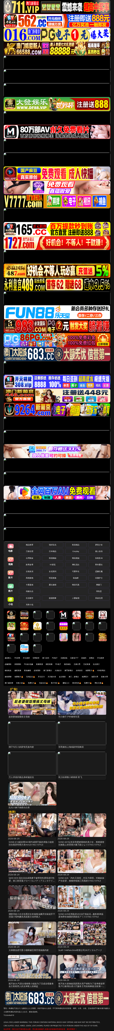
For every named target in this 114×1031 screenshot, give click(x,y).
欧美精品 (76, 544)
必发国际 (37, 670)
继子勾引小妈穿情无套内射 (21, 746)
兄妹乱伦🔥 (43, 683)
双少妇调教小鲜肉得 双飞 (70, 777)
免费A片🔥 (32, 683)
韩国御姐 (52, 558)
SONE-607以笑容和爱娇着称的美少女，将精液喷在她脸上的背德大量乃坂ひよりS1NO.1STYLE (81, 843)
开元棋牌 (26, 658)
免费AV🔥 (88, 683)
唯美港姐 (76, 558)
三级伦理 (29, 551)
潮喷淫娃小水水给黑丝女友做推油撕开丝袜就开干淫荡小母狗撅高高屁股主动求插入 (32, 915)
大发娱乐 (58, 670)
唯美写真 (76, 584)
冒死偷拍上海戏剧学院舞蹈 (71, 746)
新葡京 (91, 658)
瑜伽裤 (75, 578)
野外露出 (99, 564)
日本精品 (52, 551)
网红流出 (76, 564)
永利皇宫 (79, 670)
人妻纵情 (76, 598)
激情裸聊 (8, 676)
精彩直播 (49, 664)
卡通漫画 (29, 584)
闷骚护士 (99, 578)
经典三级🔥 (20, 683)
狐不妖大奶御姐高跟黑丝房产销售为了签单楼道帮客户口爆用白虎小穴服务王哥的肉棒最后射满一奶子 (81, 986)
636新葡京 (101, 670)
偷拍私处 (8, 670)
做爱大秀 (94, 676)
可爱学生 (76, 571)
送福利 (83, 658)
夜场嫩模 (27, 670)
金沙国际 (62, 676)
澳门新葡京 (47, 670)
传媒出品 (29, 591)
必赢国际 (8, 664)
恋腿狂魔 (99, 571)
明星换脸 (52, 578)
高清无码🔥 (76, 683)
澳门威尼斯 (9, 683)
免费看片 (85, 676)
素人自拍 (99, 551)
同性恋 (99, 591)
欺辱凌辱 (29, 564)
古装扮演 (29, 571)
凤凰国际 (17, 664)
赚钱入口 (66, 683)
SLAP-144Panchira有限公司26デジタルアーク (80, 950)
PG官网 (17, 658)
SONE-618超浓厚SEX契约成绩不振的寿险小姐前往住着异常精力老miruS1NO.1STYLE (31, 843)
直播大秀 (104, 676)
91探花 (52, 564)
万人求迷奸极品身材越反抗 (21, 777)
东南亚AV (99, 558)
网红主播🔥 (99, 683)
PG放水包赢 (28, 664)
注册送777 (74, 658)
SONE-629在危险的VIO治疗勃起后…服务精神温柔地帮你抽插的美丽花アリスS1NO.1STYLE (80, 915)
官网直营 (36, 658)
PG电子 (55, 658)
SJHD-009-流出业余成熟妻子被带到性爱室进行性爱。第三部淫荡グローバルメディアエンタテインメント (32, 880)
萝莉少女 (99, 544)
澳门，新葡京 (74, 676)
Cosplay (75, 551)
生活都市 (29, 598)
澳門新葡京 (69, 670)
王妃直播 (86, 664)
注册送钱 (64, 658)
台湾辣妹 (29, 558)
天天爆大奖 (52, 676)
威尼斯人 (8, 658)
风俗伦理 (99, 598)
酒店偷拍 (67, 664)
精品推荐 (29, 544)
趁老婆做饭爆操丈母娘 (19, 716)
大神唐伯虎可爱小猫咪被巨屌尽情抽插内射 (29, 950)
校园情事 (52, 598)
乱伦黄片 (96, 664)
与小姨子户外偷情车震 (69, 716)
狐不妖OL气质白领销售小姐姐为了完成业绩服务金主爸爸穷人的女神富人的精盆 (31, 985)
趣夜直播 (17, 670)
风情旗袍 (29, 578)
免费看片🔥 (90, 670)
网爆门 (99, 584)
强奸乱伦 (52, 544)
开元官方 (41, 676)
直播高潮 (39, 664)
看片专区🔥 (55, 683)
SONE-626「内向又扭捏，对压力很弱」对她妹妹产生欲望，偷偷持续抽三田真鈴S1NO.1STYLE (81, 879)
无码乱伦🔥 (30, 676)
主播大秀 (77, 664)
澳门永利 (45, 658)
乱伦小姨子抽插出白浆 (19, 807)
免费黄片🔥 (18, 676)
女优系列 (52, 571)
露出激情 (52, 584)
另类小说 (29, 604)
